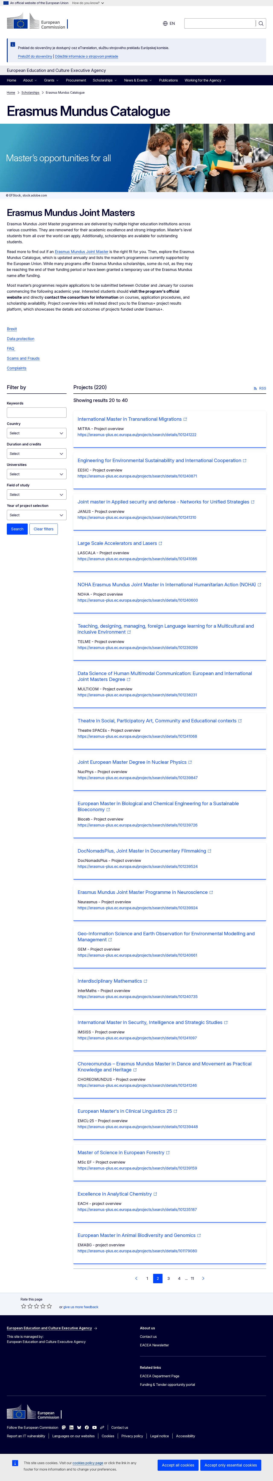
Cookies (108, 1436)
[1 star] (23, 1306)
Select (14, 433)
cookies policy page (88, 1463)
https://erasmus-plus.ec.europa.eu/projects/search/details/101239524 (138, 866)
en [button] (172, 23)
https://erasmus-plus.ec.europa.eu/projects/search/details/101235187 (137, 1209)
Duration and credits (24, 444)
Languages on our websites (73, 1436)
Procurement (76, 80)
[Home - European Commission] (41, 21)
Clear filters (44, 529)
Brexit (12, 329)
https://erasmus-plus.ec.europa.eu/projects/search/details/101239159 (137, 1168)
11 (192, 1278)
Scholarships (30, 92)
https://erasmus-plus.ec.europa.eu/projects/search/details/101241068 (137, 736)
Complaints (16, 368)
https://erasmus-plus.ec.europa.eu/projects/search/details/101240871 (137, 476)
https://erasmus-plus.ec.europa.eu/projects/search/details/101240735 (138, 996)
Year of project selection (27, 505)
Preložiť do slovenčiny (35, 56)
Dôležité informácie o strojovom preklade (86, 56)
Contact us (148, 1336)
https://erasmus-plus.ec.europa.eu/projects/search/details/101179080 (137, 1251)
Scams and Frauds (23, 358)
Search (17, 529)
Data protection (20, 338)
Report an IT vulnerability (26, 1436)
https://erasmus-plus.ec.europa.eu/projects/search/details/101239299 (138, 647)
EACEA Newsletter (154, 1345)
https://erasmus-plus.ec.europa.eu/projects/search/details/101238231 (137, 695)
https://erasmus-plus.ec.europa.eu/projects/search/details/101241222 (137, 434)
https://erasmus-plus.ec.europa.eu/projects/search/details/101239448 (138, 1127)
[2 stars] (26, 1306)
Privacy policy (132, 1436)
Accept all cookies (178, 1465)
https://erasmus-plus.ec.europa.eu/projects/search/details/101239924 (138, 908)
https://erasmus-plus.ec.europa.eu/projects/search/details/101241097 (137, 1038)
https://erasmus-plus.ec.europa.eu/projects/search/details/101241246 (137, 1085)
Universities (17, 465)
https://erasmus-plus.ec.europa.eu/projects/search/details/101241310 (137, 517)
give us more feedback (80, 1307)
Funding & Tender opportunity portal (167, 1384)
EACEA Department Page (159, 1376)
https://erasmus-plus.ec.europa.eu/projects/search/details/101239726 (137, 825)
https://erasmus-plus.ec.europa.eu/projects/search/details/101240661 (137, 955)
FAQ (11, 348)
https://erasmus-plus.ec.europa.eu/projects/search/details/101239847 (138, 777)
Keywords (15, 403)
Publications (168, 80)
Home (11, 80)
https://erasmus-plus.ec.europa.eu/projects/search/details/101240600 (138, 600)
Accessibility (185, 1436)
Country (13, 424)
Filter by (16, 387)
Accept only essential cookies (231, 1465)
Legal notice (159, 1436)
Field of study (18, 485)
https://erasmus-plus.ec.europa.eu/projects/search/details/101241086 (137, 559)
